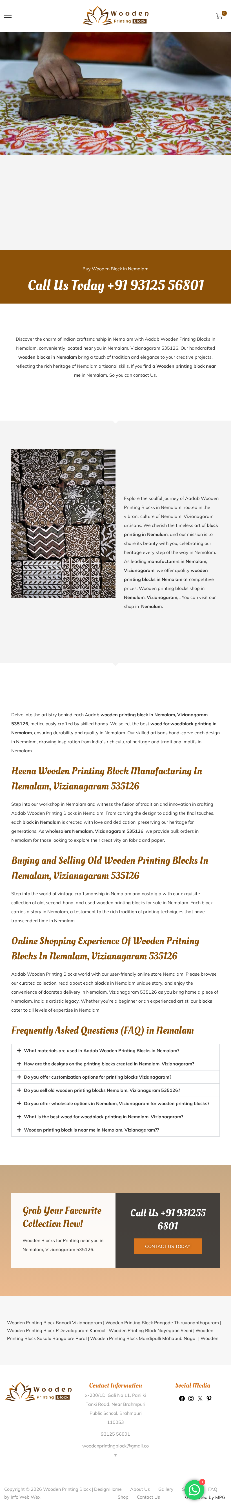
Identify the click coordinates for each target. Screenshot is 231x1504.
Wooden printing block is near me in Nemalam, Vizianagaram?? (91, 1130)
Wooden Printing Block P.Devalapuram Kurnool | (58, 1330)
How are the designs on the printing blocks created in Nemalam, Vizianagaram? (109, 1064)
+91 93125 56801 (155, 285)
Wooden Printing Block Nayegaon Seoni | (152, 1330)
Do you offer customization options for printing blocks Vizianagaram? (97, 1077)
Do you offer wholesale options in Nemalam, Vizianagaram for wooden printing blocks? (116, 1103)
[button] (115, 1050)
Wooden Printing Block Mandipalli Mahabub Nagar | (145, 1338)
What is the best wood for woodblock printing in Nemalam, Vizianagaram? (103, 1116)
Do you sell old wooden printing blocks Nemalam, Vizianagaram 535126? (102, 1090)
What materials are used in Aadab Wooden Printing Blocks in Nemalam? (101, 1050)
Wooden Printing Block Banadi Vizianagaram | (56, 1322)
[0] (219, 15)
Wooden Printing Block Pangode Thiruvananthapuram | (163, 1322)
